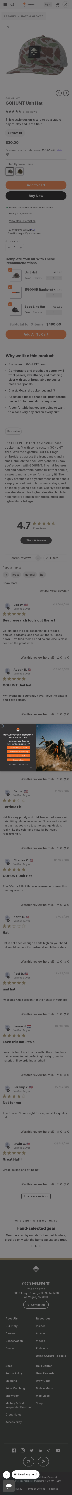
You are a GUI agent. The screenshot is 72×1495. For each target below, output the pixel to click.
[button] (18, 748)
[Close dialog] (2, 726)
